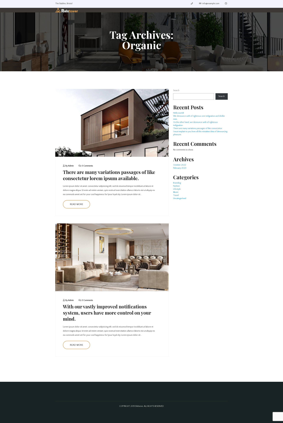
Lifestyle (177, 189)
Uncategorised (179, 198)
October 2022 (179, 165)
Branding (177, 183)
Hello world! (178, 113)
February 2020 (179, 168)
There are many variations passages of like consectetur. (197, 128)
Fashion (176, 186)
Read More (76, 204)
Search (176, 90)
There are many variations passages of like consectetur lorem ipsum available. (109, 175)
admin (71, 166)
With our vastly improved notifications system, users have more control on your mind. (107, 312)
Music (175, 192)
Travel (176, 195)
